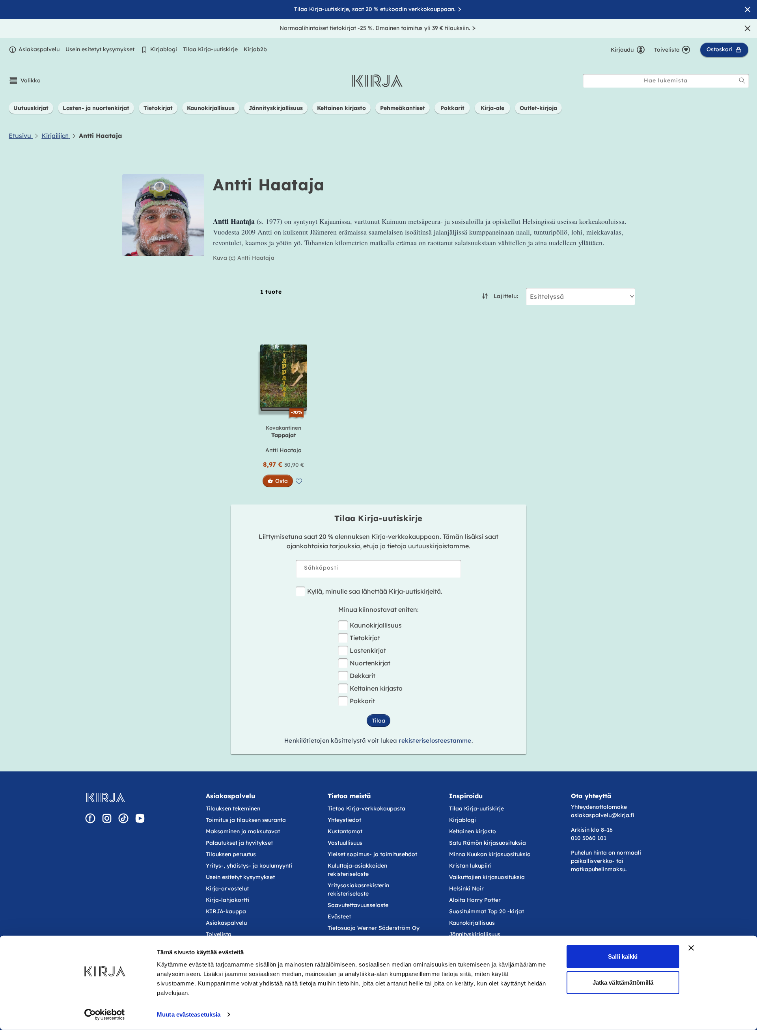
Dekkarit (362, 676)
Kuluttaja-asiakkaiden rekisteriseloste (357, 869)
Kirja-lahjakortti (227, 899)
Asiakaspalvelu (39, 49)
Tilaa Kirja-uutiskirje (210, 49)
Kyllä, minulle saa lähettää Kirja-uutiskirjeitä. (374, 591)
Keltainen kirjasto (376, 688)
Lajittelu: (506, 296)
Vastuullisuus (345, 842)
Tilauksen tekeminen (233, 808)
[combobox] (666, 81)
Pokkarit (362, 701)
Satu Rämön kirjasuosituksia (487, 842)
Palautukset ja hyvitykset (239, 842)
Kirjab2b (255, 49)
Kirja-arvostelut (227, 888)
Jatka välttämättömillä (623, 982)
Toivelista (218, 934)
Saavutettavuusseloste (358, 905)
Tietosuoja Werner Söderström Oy (374, 927)
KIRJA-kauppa (226, 911)
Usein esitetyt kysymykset (99, 49)
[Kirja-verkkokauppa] (105, 797)
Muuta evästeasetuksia (188, 1014)
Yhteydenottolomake (599, 806)
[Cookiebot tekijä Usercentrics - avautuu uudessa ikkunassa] (104, 1015)
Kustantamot (345, 831)
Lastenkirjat (368, 650)
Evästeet (339, 916)
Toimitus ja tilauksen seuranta (246, 819)
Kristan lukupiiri (470, 865)
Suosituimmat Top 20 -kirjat (486, 911)
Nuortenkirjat (370, 663)
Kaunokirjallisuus (376, 625)
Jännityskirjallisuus (474, 934)
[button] (24, 80)
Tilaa (378, 720)
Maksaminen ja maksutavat (243, 831)
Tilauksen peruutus (231, 854)
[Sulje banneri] (691, 948)
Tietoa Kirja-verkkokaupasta (366, 808)
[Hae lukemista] (742, 80)
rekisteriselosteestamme (435, 740)
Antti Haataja (283, 450)
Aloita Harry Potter (475, 899)
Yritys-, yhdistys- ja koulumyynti (249, 865)
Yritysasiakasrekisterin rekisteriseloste (358, 889)
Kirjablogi (163, 49)
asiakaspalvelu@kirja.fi (602, 815)
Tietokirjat (365, 638)
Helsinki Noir (466, 888)
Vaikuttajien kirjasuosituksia (487, 877)
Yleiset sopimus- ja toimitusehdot (372, 854)
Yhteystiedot (344, 819)
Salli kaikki (623, 956)
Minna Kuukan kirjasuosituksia (490, 854)
